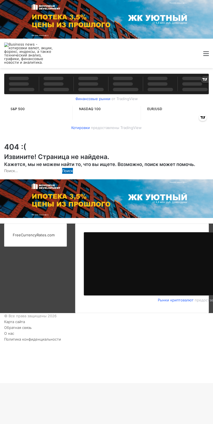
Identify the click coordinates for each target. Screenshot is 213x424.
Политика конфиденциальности (32, 339)
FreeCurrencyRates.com (34, 235)
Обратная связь (18, 327)
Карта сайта (14, 321)
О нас (9, 333)
